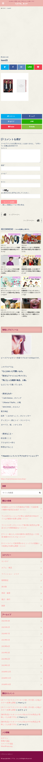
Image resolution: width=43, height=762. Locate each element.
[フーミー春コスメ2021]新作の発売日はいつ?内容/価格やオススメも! (20, 535)
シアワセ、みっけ (15, 758)
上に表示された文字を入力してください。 (15, 193)
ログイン (4, 738)
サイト (3, 182)
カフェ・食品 (6, 567)
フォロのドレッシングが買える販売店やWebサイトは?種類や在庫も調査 (20, 517)
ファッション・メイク (10, 574)
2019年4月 (5, 646)
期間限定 (4, 580)
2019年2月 (5, 659)
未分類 (4, 586)
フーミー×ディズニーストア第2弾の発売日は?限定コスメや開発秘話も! (20, 526)
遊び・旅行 (5, 599)
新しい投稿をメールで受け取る (13, 205)
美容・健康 (5, 593)
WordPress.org (6, 746)
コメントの (7, 743)
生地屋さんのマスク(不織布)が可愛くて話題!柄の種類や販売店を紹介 (19, 508)
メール (4, 173)
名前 (3, 165)
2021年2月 (5, 627)
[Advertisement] (21, 32)
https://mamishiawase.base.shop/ (13, 479)
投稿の (5, 741)
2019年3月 (5, 652)
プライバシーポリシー (7, 754)
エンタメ (4, 561)
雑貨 (3, 606)
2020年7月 (5, 633)
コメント (4, 148)
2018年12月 (6, 672)
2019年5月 (5, 640)
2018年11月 (6, 678)
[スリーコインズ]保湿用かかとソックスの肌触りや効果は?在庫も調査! (20, 544)
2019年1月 (5, 665)
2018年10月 (6, 684)
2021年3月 (5, 621)
